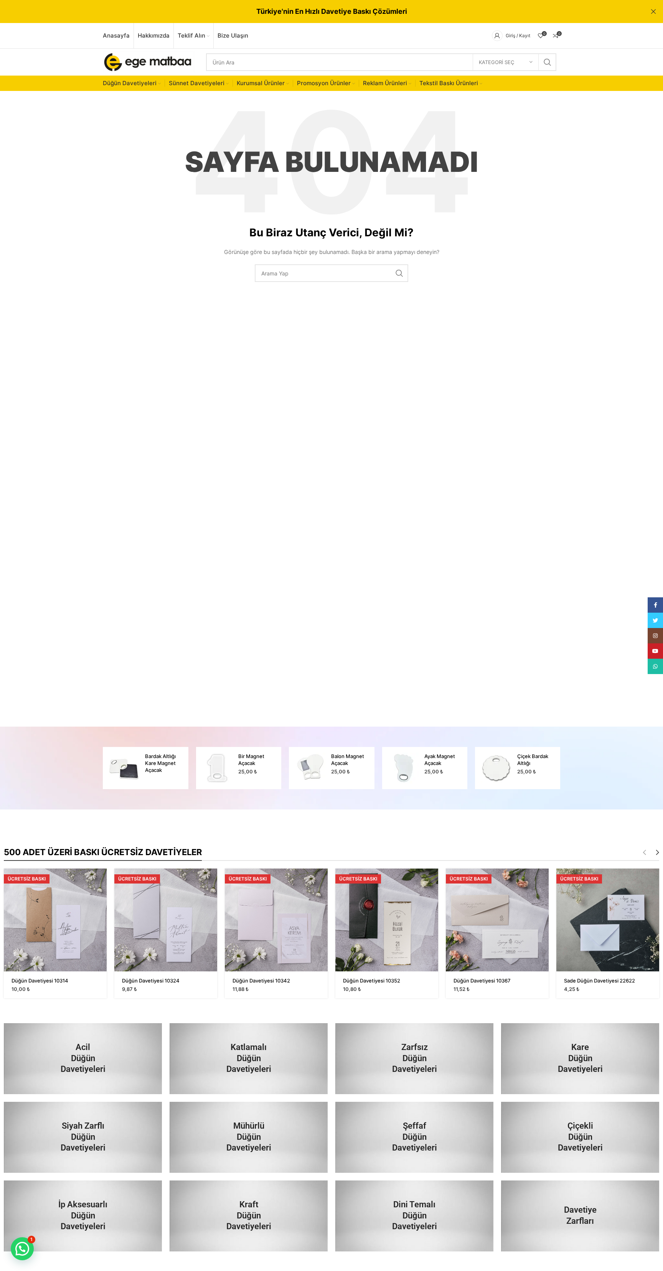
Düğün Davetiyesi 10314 (40, 981)
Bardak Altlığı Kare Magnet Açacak (160, 763)
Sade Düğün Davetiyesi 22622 (599, 981)
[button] (22, 1248)
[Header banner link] (320, 11)
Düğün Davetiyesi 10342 (261, 981)
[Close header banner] (653, 11)
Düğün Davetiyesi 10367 (482, 981)
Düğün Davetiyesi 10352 (371, 981)
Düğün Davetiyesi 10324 (151, 981)
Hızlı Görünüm (100, 881)
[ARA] (547, 62)
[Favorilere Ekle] (100, 898)
